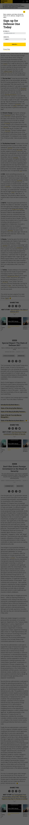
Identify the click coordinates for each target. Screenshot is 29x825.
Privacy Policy (6, 49)
